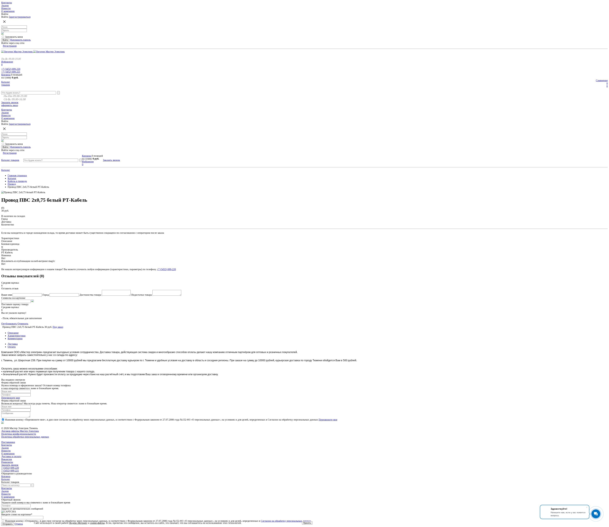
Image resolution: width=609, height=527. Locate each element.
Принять (307, 523)
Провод (12, 184)
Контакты (6, 445)
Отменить (22, 323)
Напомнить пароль (20, 40)
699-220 (10, 69)
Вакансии (6, 459)
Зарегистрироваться (19, 17)
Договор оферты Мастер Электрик (20, 431)
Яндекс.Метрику (78, 523)
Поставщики (8, 442)
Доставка (13, 344)
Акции (5, 448)
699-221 (10, 72)
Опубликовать (9, 323)
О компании (8, 453)
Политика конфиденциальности (18, 434)
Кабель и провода (17, 181)
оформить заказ (9, 105)
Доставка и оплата (11, 456)
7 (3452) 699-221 (10, 470)
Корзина (6, 74)
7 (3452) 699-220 (10, 467)
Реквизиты (7, 462)
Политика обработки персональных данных (25, 436)
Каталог (5, 170)
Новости (6, 450)
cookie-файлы (97, 523)
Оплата (12, 346)
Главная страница (17, 175)
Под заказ (58, 327)
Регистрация (9, 46)
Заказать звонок (9, 102)
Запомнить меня (14, 36)
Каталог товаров (5, 83)
